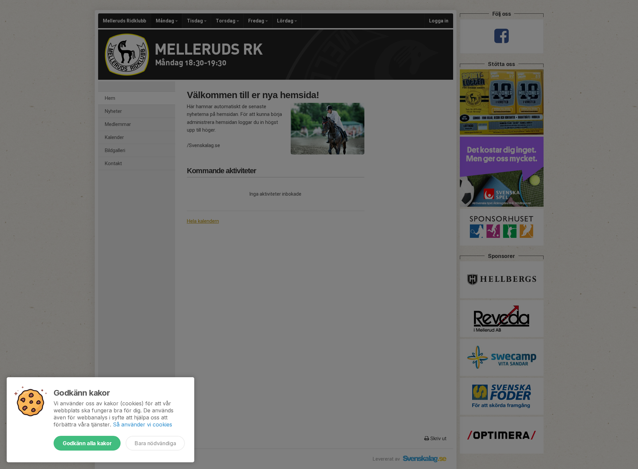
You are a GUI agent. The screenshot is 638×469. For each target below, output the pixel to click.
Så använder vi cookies (142, 424)
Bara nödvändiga (155, 443)
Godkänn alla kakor (87, 443)
